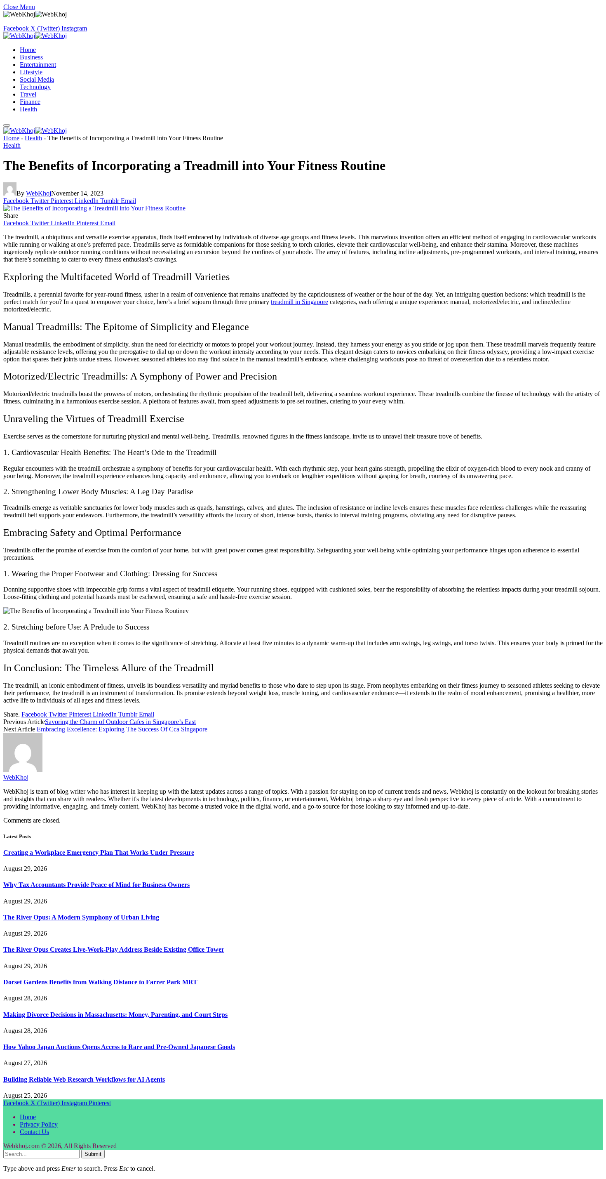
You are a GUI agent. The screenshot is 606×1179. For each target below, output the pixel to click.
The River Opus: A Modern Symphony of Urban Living (81, 917)
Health (28, 109)
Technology (35, 86)
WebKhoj (38, 193)
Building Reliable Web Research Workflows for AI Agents (84, 1079)
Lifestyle (31, 71)
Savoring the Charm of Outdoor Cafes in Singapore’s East (120, 721)
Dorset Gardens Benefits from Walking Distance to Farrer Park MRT (100, 982)
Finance (30, 101)
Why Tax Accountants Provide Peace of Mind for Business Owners (96, 884)
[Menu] (6, 125)
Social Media (37, 79)
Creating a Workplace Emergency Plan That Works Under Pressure (98, 852)
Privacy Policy (39, 1124)
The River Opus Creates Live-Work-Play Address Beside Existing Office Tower (113, 949)
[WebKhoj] (35, 35)
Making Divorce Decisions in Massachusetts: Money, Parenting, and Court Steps (115, 1014)
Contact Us (34, 1131)
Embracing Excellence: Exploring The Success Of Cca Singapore (122, 729)
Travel (28, 94)
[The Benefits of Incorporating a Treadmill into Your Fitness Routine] (94, 208)
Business (31, 57)
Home (28, 49)
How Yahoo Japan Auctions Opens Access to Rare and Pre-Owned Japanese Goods (119, 1046)
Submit (93, 1154)
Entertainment (38, 64)
